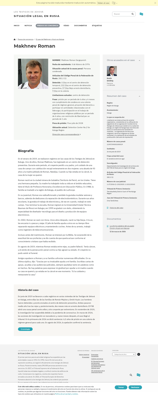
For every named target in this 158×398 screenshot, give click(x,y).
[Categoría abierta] (138, 354)
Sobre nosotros (84, 354)
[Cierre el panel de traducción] (155, 3)
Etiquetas (97, 26)
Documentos (80, 26)
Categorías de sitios (120, 354)
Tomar (121, 387)
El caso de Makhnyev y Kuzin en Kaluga (50, 39)
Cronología (25, 329)
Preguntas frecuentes (94, 355)
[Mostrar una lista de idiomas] (115, 3)
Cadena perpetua (97, 359)
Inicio (16, 26)
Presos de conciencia (47, 26)
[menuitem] (16, 25)
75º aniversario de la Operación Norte (98, 371)
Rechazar (135, 387)
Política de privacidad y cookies (66, 394)
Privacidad (85, 357)
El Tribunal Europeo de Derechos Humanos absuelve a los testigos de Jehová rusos (98, 365)
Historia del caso (116, 208)
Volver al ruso (103, 3)
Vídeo (66, 26)
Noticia (28, 26)
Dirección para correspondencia (65, 134)
